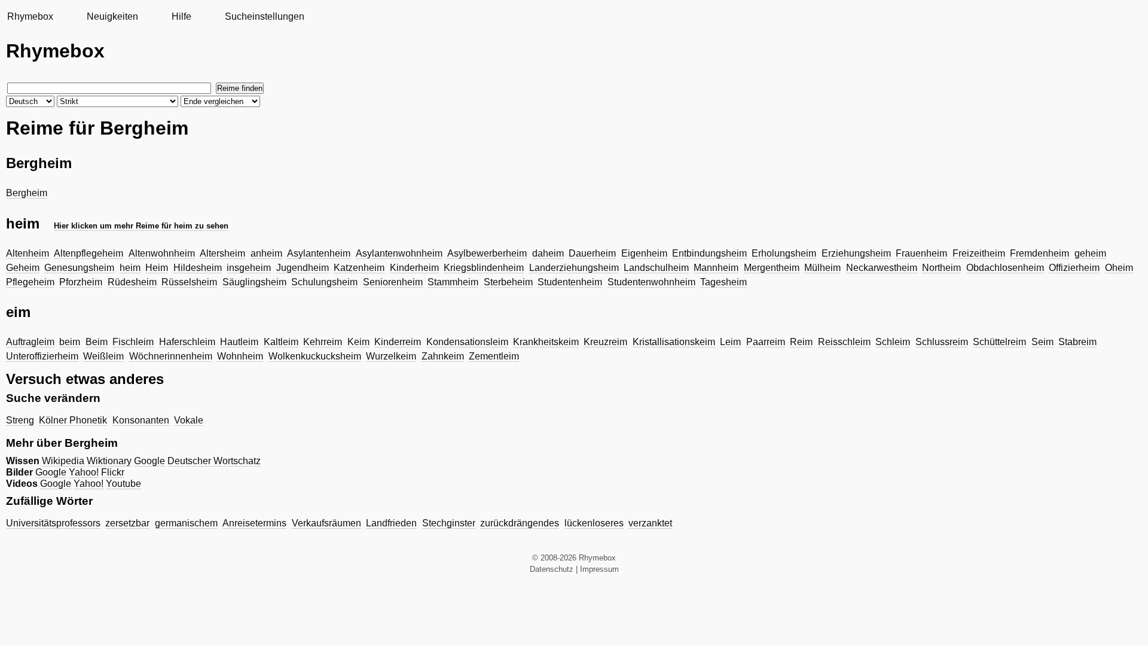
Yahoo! (84, 472)
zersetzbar (127, 523)
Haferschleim (187, 342)
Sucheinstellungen (264, 16)
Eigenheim (644, 253)
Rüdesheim (132, 282)
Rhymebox (30, 16)
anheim (266, 253)
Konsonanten (140, 420)
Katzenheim (359, 268)
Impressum (599, 569)
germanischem (186, 523)
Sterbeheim (508, 282)
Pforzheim (80, 282)
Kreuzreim (605, 342)
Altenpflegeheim (88, 253)
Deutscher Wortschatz (214, 461)
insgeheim (249, 268)
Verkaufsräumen (326, 523)
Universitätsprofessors (53, 523)
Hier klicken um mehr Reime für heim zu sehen (141, 225)
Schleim (892, 342)
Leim (730, 342)
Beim (97, 342)
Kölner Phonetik (73, 420)
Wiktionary (109, 461)
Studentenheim (570, 282)
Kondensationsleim (467, 342)
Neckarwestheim (881, 268)
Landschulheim (656, 268)
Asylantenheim (318, 253)
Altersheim (222, 253)
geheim (1090, 253)
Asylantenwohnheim (399, 253)
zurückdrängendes (519, 523)
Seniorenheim (393, 282)
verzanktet (650, 523)
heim (130, 268)
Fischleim (133, 342)
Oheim (1119, 268)
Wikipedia (63, 461)
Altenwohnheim (162, 253)
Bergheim (26, 193)
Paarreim (765, 342)
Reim (801, 342)
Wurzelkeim (391, 356)
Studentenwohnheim (651, 282)
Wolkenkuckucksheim (314, 356)
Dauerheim (592, 253)
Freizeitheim (978, 253)
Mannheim (716, 268)
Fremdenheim (1039, 253)
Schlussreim (941, 342)
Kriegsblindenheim (484, 268)
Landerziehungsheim (574, 268)
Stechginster (448, 523)
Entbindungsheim (709, 253)
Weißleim (103, 356)
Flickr (112, 472)
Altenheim (27, 253)
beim (69, 342)
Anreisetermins (254, 523)
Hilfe (181, 16)
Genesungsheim (79, 268)
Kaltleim (281, 342)
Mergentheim (771, 268)
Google (149, 461)
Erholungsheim (784, 253)
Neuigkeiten (112, 16)
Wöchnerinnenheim (170, 356)
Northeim (941, 268)
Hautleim (239, 342)
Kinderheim (414, 268)
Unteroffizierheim (42, 356)
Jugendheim (302, 268)
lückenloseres (594, 523)
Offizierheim (1074, 268)
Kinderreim (397, 342)
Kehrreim (322, 342)
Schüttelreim (999, 342)
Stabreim (1077, 342)
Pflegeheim (30, 282)
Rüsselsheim (189, 282)
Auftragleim (30, 342)
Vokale (188, 420)
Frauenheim (921, 253)
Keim (358, 342)
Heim (156, 268)
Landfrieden (391, 523)
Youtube (123, 484)
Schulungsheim (324, 282)
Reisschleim (844, 342)
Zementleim (494, 356)
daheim (548, 253)
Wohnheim (240, 356)
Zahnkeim (443, 356)
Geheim (22, 268)
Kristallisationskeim (674, 342)
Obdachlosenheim (1005, 268)
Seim (1042, 342)
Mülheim (822, 268)
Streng (20, 420)
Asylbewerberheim (487, 253)
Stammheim (453, 282)
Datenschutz (551, 569)
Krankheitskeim (546, 342)
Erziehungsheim (856, 253)
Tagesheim (723, 282)
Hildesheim (197, 268)
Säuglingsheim (254, 282)
